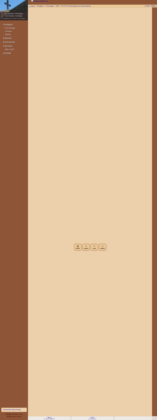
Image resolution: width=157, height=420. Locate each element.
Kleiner (14, 416)
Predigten (8, 24)
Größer (19, 416)
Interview (7, 46)
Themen (8, 31)
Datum (49, 417)
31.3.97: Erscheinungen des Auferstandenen (76, 6)
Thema (92, 417)
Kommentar (9, 42)
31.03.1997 (49, 419)
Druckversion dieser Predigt (12, 409)
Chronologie (10, 28)
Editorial (7, 38)
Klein (21, 414)
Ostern (92, 419)
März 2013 (9, 49)
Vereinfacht (15, 414)
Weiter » (153, 6)
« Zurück (147, 6)
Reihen (8, 34)
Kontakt (7, 53)
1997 (57, 6)
